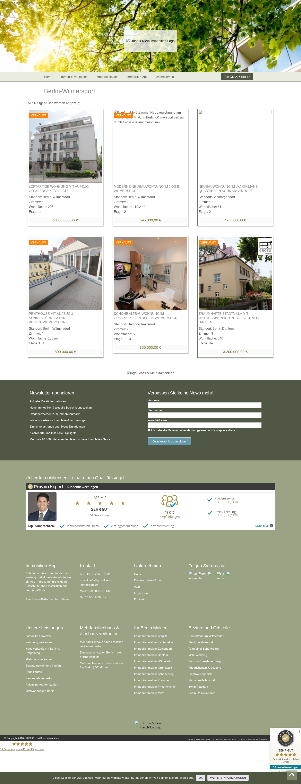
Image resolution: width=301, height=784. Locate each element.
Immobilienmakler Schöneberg (154, 674)
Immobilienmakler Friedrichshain (155, 686)
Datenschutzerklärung (148, 580)
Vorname (153, 400)
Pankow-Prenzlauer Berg (204, 661)
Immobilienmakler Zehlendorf (153, 648)
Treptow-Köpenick (200, 674)
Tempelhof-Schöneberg (203, 648)
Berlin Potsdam (198, 686)
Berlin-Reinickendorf (201, 693)
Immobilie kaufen (107, 76)
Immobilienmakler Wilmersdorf (153, 661)
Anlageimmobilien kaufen (42, 684)
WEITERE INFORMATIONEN (228, 777)
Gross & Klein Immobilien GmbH (203, 739)
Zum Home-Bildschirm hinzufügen (48, 599)
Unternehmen (165, 76)
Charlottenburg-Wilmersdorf (206, 636)
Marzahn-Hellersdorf (201, 680)
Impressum (141, 593)
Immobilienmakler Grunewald (153, 667)
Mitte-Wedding (197, 655)
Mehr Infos (262, 525)
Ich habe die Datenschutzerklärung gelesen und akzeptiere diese (193, 430)
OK (201, 777)
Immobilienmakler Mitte (149, 693)
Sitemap (264, 739)
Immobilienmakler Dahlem (151, 655)
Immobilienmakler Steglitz (150, 636)
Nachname (155, 410)
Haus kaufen (34, 671)
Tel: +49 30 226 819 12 (95, 574)
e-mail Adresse (157, 420)
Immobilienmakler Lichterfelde (153, 642)
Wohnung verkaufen (39, 642)
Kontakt (139, 599)
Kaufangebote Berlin (39, 678)
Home (48, 76)
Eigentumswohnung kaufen (43, 665)
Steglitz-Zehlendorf (200, 642)
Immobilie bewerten (38, 636)
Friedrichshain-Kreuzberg (204, 667)
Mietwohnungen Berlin (40, 690)
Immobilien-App (137, 76)
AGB (137, 586)
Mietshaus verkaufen (39, 659)
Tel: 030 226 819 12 (237, 76)
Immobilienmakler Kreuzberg (152, 680)
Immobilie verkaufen (73, 76)
